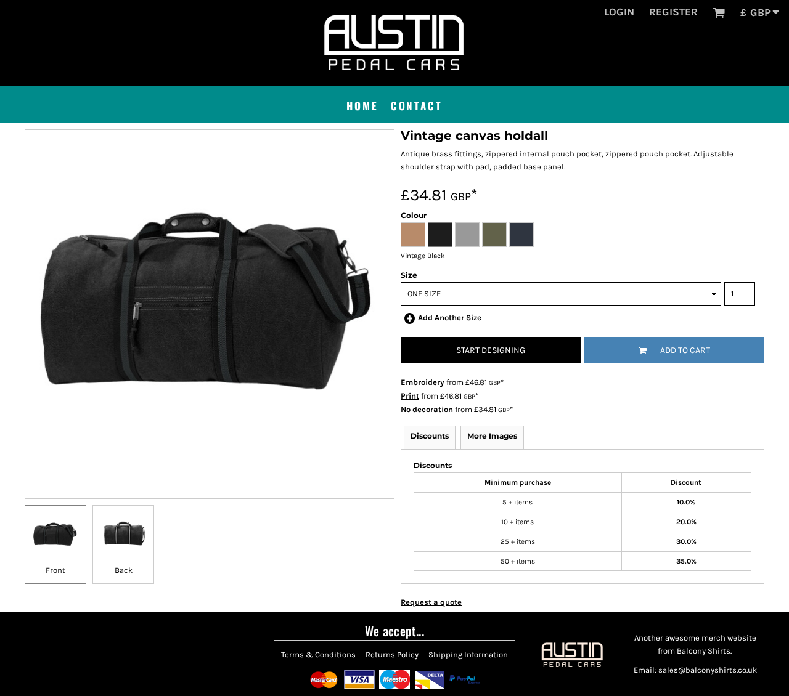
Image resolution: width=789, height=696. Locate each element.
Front (55, 570)
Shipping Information (468, 654)
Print (410, 395)
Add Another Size (449, 317)
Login (619, 12)
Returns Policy (392, 654)
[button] (719, 12)
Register (673, 12)
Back (124, 570)
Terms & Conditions (318, 654)
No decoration (427, 409)
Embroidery (422, 382)
